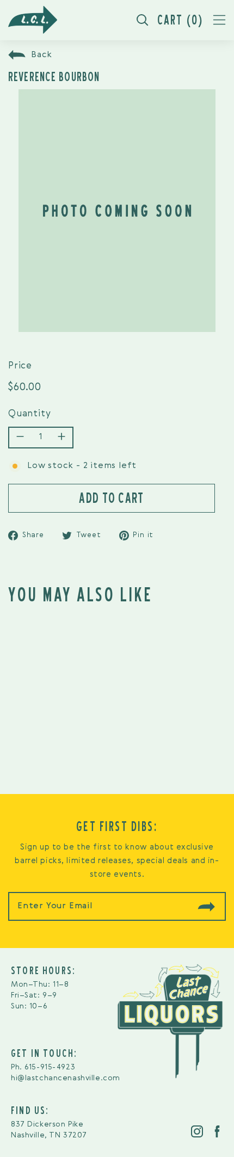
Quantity (29, 414)
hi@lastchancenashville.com (65, 1078)
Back (41, 55)
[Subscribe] (206, 906)
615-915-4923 (49, 1067)
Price (20, 366)
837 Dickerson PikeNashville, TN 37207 (49, 1130)
